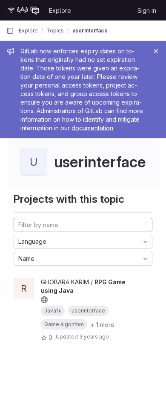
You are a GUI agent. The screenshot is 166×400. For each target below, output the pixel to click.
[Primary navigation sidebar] (10, 31)
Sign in (146, 10)
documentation (92, 127)
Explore (60, 10)
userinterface (90, 30)
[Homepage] (23, 10)
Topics (55, 30)
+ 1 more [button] (102, 324)
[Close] (156, 51)
